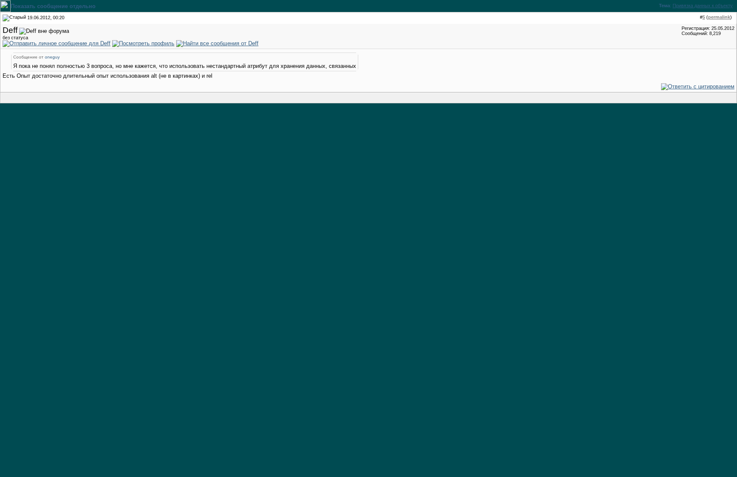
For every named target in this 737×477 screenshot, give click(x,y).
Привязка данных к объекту (703, 5)
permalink (719, 17)
